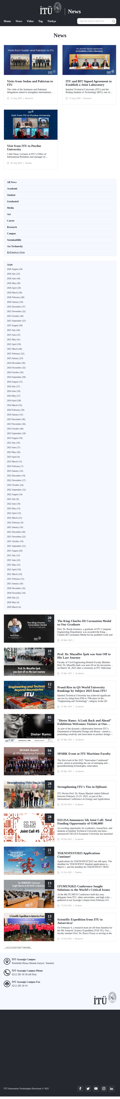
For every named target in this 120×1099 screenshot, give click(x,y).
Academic (12, 188)
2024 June (13, 391)
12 (9, 947)
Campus (11, 233)
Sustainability (14, 240)
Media (10, 208)
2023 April (13, 457)
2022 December (16, 475)
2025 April (14, 344)
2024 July (13, 386)
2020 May (13, 602)
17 (21, 947)
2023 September (16, 433)
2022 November (16, 480)
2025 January (15, 358)
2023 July (13, 443)
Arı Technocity (15, 246)
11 (7, 947)
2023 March (14, 461)
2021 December (16, 532)
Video (30, 21)
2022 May (13, 508)
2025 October (15, 316)
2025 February (15, 353)
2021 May (13, 565)
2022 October (15, 485)
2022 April (14, 513)
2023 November (16, 424)
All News (12, 182)
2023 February (15, 466)
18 (24, 947)
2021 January (15, 583)
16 (19, 947)
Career (11, 220)
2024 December (16, 363)
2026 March (14, 292)
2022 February (15, 522)
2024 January (15, 414)
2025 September (16, 321)
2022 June (13, 504)
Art (9, 214)
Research (12, 227)
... (5, 947)
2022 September (16, 490)
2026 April (14, 288)
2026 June (13, 278)
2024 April (14, 400)
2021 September (16, 546)
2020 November (16, 593)
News (19, 21)
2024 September (16, 377)
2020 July (13, 598)
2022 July (13, 499)
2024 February (15, 410)
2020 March (14, 607)
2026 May (13, 283)
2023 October (15, 429)
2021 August (14, 551)
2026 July (13, 274)
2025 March (14, 349)
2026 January (15, 302)
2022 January (15, 527)
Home (7, 21)
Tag (40, 21)
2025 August (14, 325)
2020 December (16, 588)
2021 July (13, 555)
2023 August (14, 438)
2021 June (13, 560)
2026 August (14, 269)
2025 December (16, 307)
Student (11, 195)
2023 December (16, 419)
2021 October (15, 541)
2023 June (13, 447)
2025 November (16, 311)
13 (11, 947)
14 (14, 947)
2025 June (13, 335)
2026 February (15, 297)
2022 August (14, 494)
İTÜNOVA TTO (16, 252)
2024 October (15, 372)
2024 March (14, 405)
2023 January (15, 471)
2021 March (14, 574)
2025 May (13, 339)
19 (26, 947)
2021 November (16, 536)
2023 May (13, 452)
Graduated (13, 201)
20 (29, 947)
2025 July (13, 330)
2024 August (14, 382)
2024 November (16, 368)
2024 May (13, 396)
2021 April (14, 569)
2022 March (14, 518)
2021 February (15, 579)
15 (16, 947)
